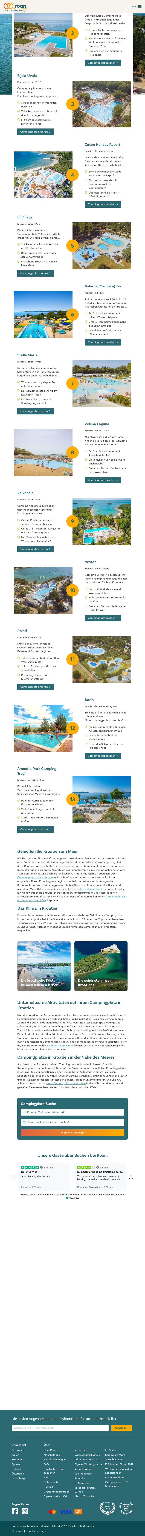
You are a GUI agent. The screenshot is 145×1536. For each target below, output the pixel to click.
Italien (15, 1454)
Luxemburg (18, 1478)
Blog (46, 1477)
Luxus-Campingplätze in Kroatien (66, 1083)
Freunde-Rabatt (114, 1477)
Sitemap (17, 1531)
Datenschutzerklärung (87, 1454)
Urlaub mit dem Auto (86, 1459)
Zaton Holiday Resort (89, 889)
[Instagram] (24, 1512)
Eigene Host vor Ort (55, 1496)
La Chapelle (81, 1483)
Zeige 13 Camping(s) (72, 1132)
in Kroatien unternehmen (58, 1045)
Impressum (80, 1450)
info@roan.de (86, 1526)
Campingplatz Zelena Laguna (35, 877)
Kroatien (17, 1459)
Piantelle (79, 1478)
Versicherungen (114, 1459)
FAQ (46, 1464)
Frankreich (18, 1450)
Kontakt (48, 1486)
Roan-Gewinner (83, 1469)
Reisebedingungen (55, 1459)
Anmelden (120, 1427)
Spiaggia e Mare (115, 1454)
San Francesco (83, 1473)
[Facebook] (15, 1512)
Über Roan (50, 1450)
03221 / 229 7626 (66, 1526)
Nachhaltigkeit (52, 1454)
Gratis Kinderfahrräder (57, 1491)
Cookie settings (36, 1531)
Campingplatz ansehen (101, 62)
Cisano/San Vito (84, 1496)
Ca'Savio (110, 1450)
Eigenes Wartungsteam (88, 1464)
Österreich (18, 1473)
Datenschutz (51, 1482)
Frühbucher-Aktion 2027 (119, 1464)
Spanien (16, 1464)
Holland (16, 1469)
